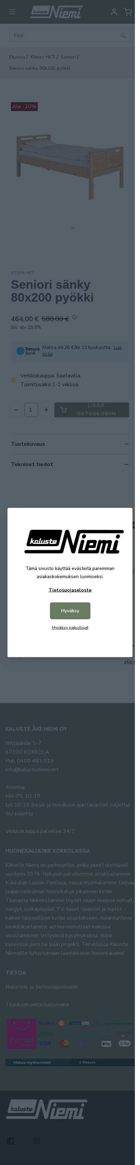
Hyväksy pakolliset (70, 627)
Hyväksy (70, 611)
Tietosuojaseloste (70, 590)
